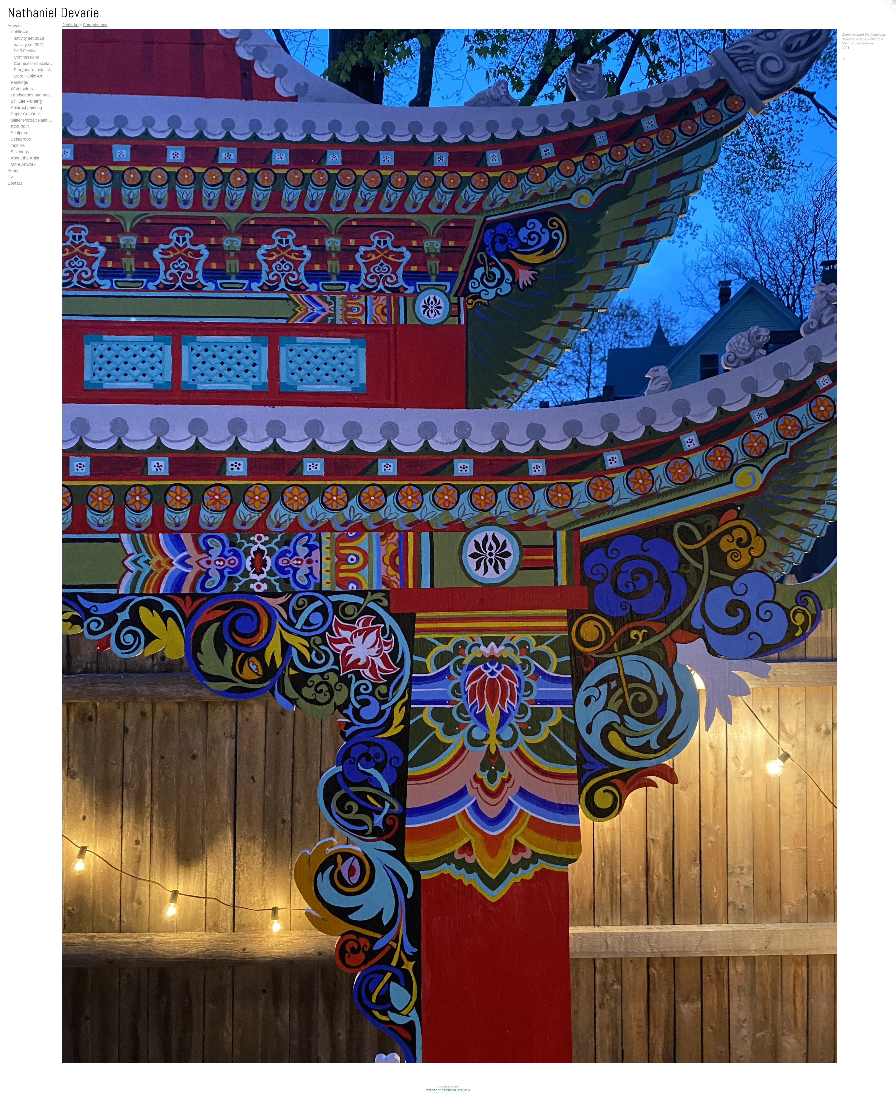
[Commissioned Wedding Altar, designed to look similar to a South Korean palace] (449, 546)
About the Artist (25, 158)
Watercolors (22, 88)
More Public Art (28, 76)
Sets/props (21, 139)
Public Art (19, 32)
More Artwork (23, 164)
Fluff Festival (26, 51)
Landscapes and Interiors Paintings (32, 95)
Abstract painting (26, 107)
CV (10, 177)
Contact (14, 183)
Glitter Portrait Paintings (32, 120)
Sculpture (19, 133)
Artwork (14, 25)
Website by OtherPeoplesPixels (448, 1090)
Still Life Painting (26, 101)
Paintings (19, 82)
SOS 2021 (20, 126)
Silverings (20, 151)
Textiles (18, 145)
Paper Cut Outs (25, 114)
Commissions (26, 57)
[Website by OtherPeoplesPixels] (886, 9)
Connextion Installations (34, 63)
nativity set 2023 (29, 38)
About (12, 170)
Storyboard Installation (34, 69)
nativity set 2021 (29, 44)
